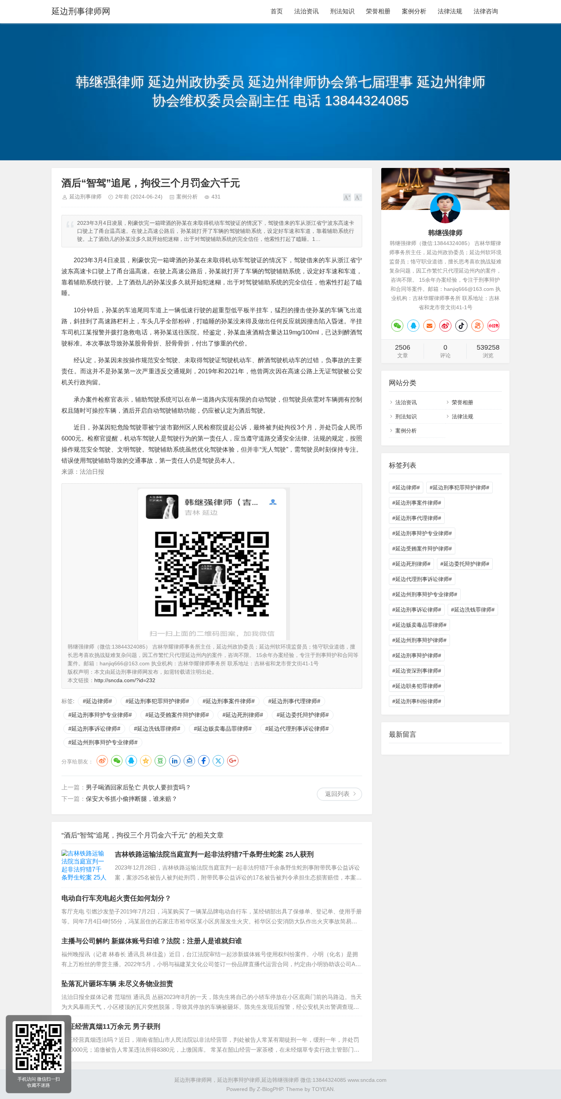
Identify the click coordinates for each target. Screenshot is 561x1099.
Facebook (204, 761)
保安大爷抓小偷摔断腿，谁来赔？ (131, 799)
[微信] (397, 326)
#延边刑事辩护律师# (416, 655)
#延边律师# (97, 701)
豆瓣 (160, 761)
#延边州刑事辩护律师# (419, 640)
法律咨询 (486, 11)
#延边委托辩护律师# (303, 715)
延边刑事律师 (85, 197)
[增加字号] (347, 197)
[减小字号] (358, 197)
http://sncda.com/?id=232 (124, 680)
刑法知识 (342, 11)
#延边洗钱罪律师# (157, 728)
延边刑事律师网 (81, 11)
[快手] (477, 326)
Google (233, 761)
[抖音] (461, 326)
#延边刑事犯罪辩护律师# (157, 701)
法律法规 (450, 11)
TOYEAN (323, 1089)
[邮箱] (429, 326)
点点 (189, 761)
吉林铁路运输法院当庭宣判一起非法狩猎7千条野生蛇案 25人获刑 (214, 854)
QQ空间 (146, 761)
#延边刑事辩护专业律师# (100, 715)
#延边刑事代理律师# (294, 701)
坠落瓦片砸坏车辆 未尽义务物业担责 (117, 984)
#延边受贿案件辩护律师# (177, 715)
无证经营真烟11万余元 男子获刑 (110, 1026)
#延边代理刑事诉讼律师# (297, 728)
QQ (131, 761)
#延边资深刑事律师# (416, 671)
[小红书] (493, 326)
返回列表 (337, 794)
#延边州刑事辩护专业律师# (102, 742)
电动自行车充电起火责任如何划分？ (116, 898)
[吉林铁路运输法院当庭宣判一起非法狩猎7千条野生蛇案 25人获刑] (84, 866)
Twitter (218, 761)
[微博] (445, 326)
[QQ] (413, 326)
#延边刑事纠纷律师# (416, 701)
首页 (277, 11)
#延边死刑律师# (242, 715)
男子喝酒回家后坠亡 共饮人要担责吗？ (138, 787)
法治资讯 (306, 11)
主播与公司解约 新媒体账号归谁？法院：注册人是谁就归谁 (151, 941)
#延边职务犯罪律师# (416, 686)
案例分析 (414, 11)
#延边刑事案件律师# (229, 701)
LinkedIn (175, 761)
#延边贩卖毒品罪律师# (222, 728)
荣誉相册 (378, 11)
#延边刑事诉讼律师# (94, 728)
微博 (102, 761)
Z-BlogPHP (270, 1089)
